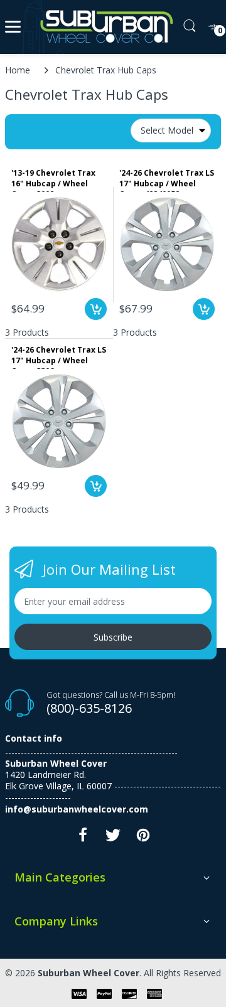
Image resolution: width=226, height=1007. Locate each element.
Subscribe (113, 637)
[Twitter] (113, 839)
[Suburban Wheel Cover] (104, 27)
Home (17, 70)
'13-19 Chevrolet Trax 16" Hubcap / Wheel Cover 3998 (53, 180)
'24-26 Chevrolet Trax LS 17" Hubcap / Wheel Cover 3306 (58, 357)
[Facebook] (82, 839)
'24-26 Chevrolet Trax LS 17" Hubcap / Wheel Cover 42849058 (166, 180)
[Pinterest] (143, 839)
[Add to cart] (96, 309)
